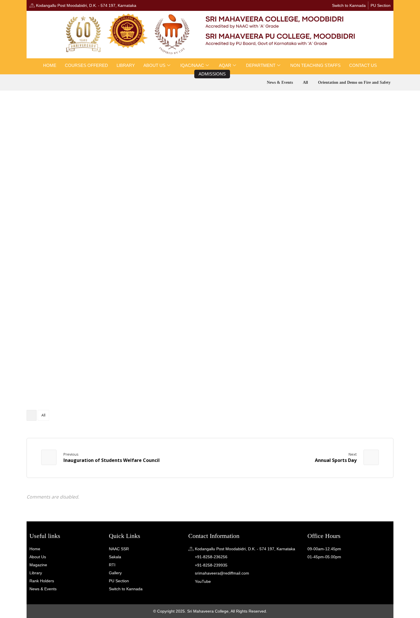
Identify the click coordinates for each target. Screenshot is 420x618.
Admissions (212, 73)
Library (126, 65)
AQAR (225, 65)
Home (49, 65)
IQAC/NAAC (192, 65)
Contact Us (363, 65)
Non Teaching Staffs (315, 65)
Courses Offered (86, 65)
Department (260, 65)
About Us (154, 65)
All (43, 415)
